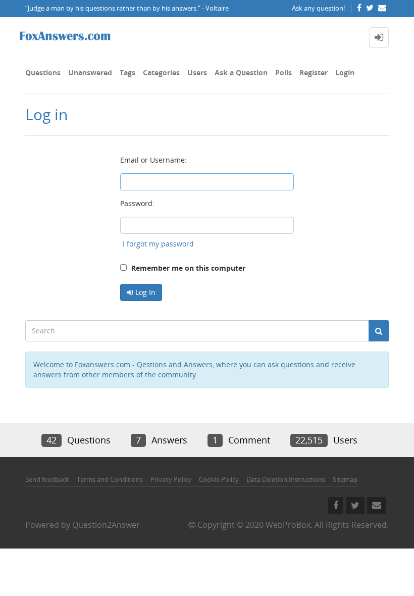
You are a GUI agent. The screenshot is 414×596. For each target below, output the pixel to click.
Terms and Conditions (110, 479)
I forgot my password (158, 244)
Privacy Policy (170, 479)
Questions (43, 72)
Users (197, 72)
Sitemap (345, 479)
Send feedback (47, 479)
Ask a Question (241, 72)
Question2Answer (106, 524)
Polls (283, 72)
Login (344, 72)
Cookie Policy (219, 479)
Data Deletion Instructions (285, 479)
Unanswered (90, 72)
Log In (145, 292)
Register (313, 72)
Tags (127, 72)
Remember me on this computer (187, 268)
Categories (161, 72)
